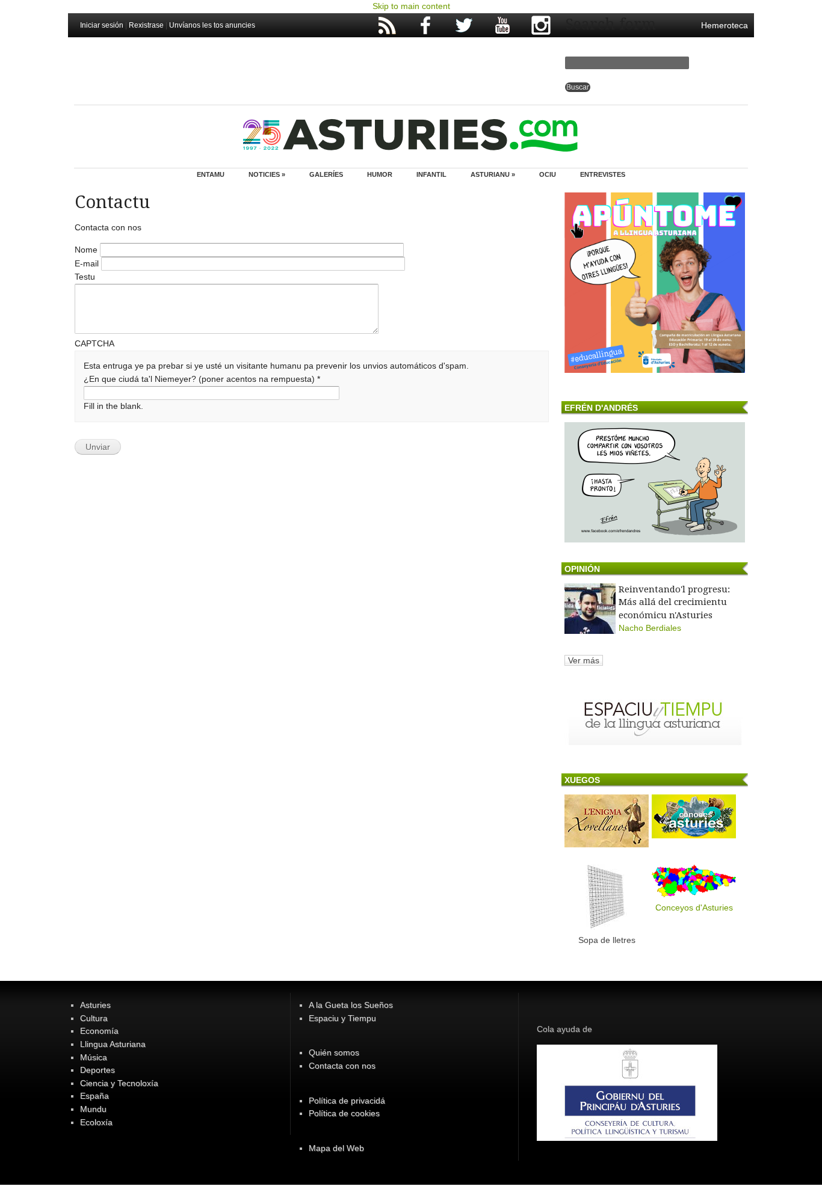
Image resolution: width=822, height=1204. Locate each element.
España (94, 1096)
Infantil (431, 174)
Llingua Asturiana (113, 1044)
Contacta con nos (342, 1065)
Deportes (97, 1070)
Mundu (93, 1109)
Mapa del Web (336, 1148)
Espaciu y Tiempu (342, 1018)
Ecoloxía (96, 1122)
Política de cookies (344, 1113)
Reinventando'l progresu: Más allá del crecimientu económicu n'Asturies (674, 602)
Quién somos (334, 1052)
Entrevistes (602, 174)
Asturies (95, 1005)
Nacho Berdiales (650, 628)
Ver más (583, 660)
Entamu (210, 174)
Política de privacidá (347, 1100)
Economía (99, 1031)
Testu (85, 276)
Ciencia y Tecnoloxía (119, 1083)
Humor (379, 174)
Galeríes (326, 174)
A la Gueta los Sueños (351, 1005)
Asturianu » (493, 174)
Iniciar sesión (101, 25)
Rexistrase (146, 25)
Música (93, 1057)
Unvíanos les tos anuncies (212, 25)
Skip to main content (411, 6)
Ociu (547, 174)
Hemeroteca (724, 25)
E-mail (88, 263)
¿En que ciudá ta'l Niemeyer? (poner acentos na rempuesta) (202, 379)
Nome (87, 249)
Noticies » (267, 174)
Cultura (94, 1018)
